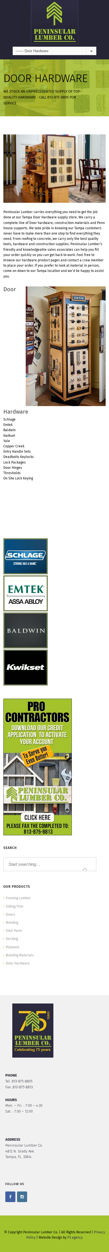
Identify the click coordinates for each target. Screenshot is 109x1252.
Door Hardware (18, 963)
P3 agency (75, 1237)
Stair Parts (14, 931)
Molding (12, 923)
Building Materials (20, 955)
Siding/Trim (14, 906)
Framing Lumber (18, 898)
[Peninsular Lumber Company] (54, 23)
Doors (10, 914)
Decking (12, 939)
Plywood (12, 947)
